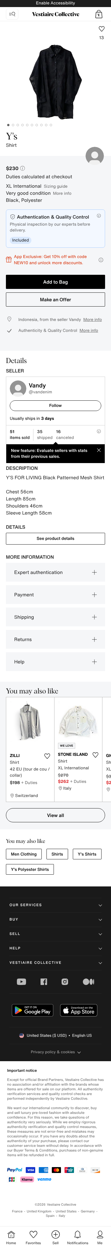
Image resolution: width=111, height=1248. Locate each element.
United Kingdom (39, 1211)
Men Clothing (24, 854)
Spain (50, 1216)
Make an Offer (55, 299)
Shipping (24, 616)
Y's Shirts (87, 854)
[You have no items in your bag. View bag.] (99, 14)
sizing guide (55, 186)
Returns (23, 639)
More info (62, 193)
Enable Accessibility (55, 3)
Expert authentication (38, 572)
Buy (13, 919)
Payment (24, 594)
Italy (62, 1216)
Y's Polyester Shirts (30, 869)
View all (55, 815)
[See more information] (101, 260)
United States (66, 1211)
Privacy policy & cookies (53, 1052)
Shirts (57, 854)
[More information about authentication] (98, 215)
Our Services (25, 905)
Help (19, 661)
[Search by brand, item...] (12, 14)
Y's (11, 137)
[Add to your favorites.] (47, 756)
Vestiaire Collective (35, 962)
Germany (88, 1211)
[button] (99, 14)
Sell (14, 933)
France (17, 1211)
